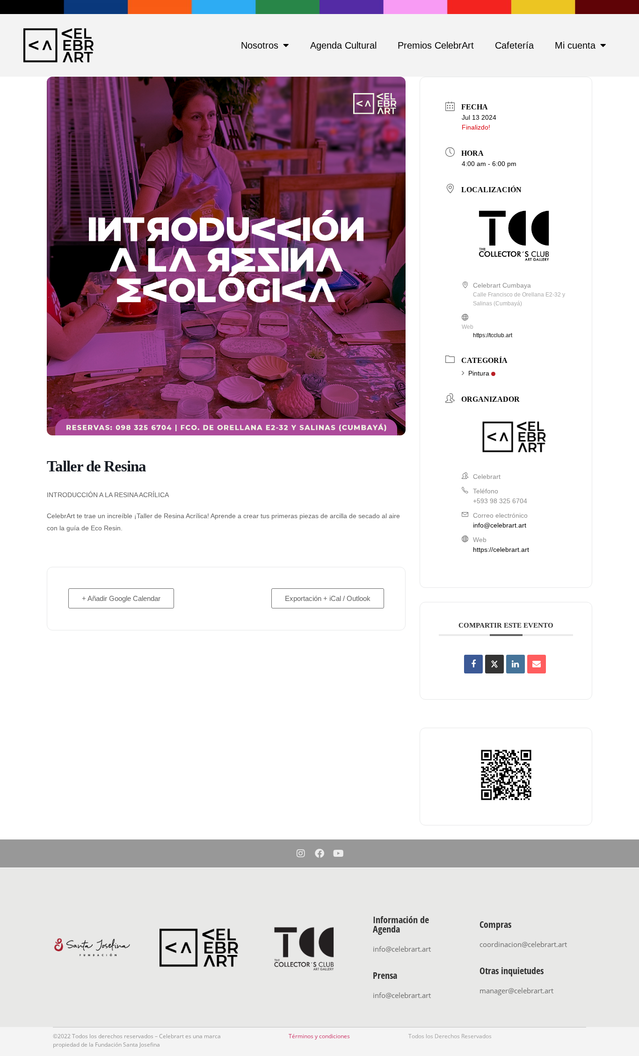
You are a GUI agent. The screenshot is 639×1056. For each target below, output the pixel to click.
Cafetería (514, 45)
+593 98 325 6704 (500, 501)
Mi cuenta (575, 45)
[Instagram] (300, 853)
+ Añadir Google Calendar (121, 598)
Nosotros (259, 45)
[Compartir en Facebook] (473, 664)
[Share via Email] (536, 664)
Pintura (478, 373)
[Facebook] (319, 853)
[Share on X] (494, 664)
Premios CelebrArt (436, 45)
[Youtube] (338, 853)
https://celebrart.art (501, 549)
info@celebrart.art (499, 525)
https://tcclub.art (492, 335)
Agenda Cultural (343, 45)
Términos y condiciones (319, 1036)
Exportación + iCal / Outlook (327, 598)
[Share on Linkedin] (515, 664)
